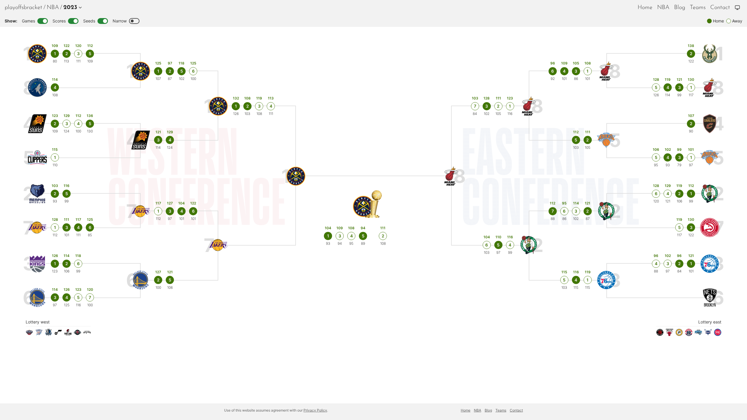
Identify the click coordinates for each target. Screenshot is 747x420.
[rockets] (77, 334)
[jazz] (58, 334)
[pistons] (717, 334)
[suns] (37, 123)
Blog (679, 7)
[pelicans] (29, 334)
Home (645, 7)
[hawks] (709, 227)
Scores (59, 20)
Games (28, 20)
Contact (720, 7)
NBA (53, 7)
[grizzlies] (37, 193)
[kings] (37, 263)
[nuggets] (37, 53)
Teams (698, 7)
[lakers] (37, 227)
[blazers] (67, 334)
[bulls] (669, 334)
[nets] (709, 297)
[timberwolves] (37, 87)
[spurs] (87, 334)
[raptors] (660, 334)
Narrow (120, 20)
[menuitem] (53, 7)
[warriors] (37, 297)
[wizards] (688, 334)
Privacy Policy (315, 410)
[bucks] (709, 53)
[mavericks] (48, 334)
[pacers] (679, 334)
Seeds (89, 20)
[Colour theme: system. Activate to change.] (737, 7)
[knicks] (709, 157)
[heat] (709, 87)
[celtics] (709, 193)
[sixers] (709, 263)
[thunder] (39, 334)
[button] (71, 7)
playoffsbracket (23, 7)
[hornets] (708, 334)
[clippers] (37, 157)
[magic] (698, 334)
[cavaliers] (709, 123)
